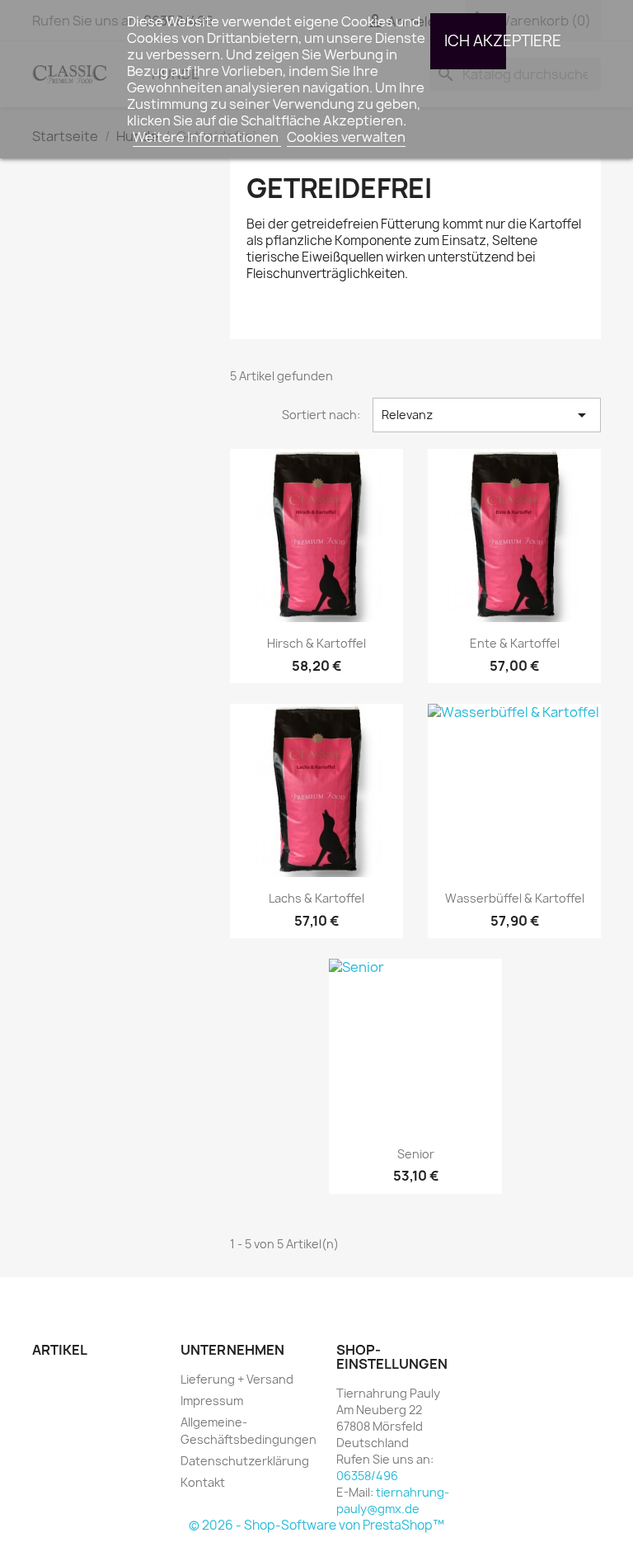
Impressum (212, 1400)
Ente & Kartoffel (515, 643)
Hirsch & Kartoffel (316, 643)
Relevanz (487, 415)
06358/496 (367, 1475)
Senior (415, 1154)
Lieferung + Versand (237, 1379)
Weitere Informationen (207, 137)
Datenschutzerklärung (245, 1461)
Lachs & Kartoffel (316, 898)
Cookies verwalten (346, 137)
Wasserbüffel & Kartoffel (514, 898)
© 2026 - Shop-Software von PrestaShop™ (316, 1525)
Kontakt (203, 1482)
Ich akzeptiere (475, 41)
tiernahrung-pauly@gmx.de (392, 1500)
